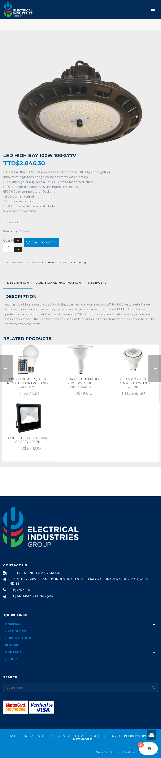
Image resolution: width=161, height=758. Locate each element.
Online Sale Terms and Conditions (116, 752)
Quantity (9, 240)
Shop (12, 659)
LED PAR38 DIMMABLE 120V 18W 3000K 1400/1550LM (80, 383)
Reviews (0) (98, 283)
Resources (15, 645)
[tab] (17, 282)
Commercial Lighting (55, 262)
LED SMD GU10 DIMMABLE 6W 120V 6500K (133, 383)
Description (18, 283)
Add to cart (43, 242)
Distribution (19, 638)
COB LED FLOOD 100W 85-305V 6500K (28, 440)
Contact (13, 652)
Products (17, 631)
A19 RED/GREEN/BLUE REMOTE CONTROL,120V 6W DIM (28, 383)
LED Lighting (78, 262)
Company (13, 624)
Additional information (58, 283)
